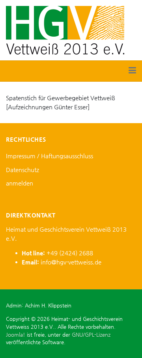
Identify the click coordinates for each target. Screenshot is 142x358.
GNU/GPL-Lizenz (91, 334)
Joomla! (15, 334)
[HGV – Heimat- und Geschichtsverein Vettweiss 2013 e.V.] (65, 29)
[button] (132, 71)
